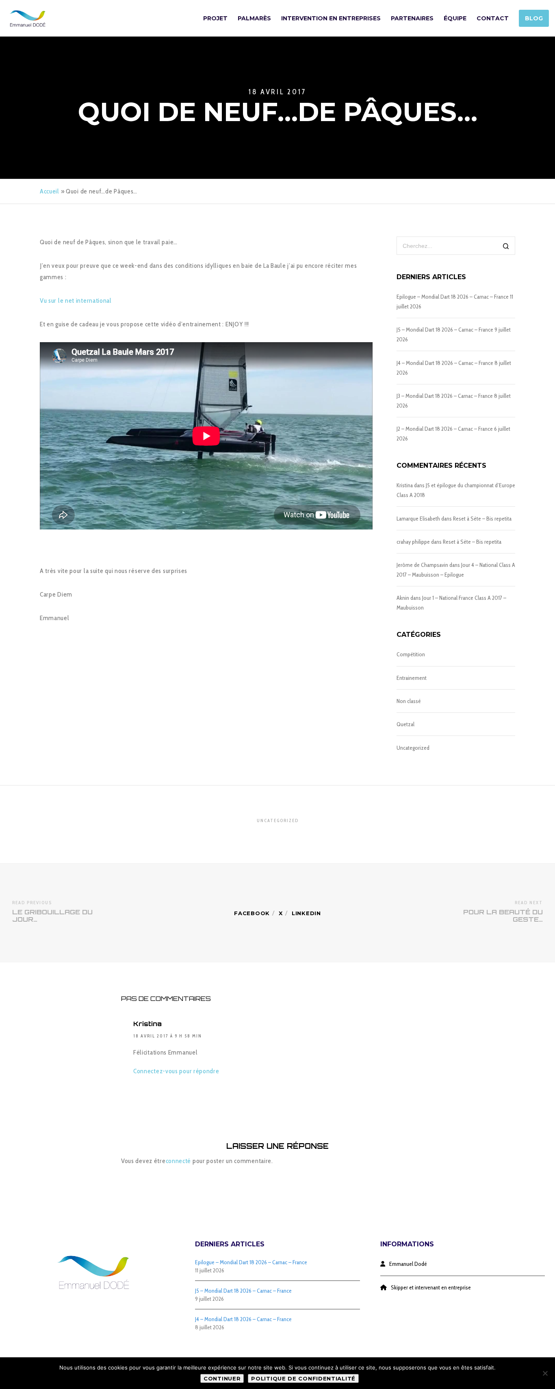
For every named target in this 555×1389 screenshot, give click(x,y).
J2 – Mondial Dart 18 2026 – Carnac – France (445, 428)
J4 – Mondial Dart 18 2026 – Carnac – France (445, 363)
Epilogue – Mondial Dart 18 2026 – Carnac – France (453, 296)
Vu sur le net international (76, 300)
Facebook (252, 913)
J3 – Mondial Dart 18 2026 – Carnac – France (445, 395)
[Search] (506, 246)
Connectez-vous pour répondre (176, 1071)
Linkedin (306, 913)
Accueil (49, 191)
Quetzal (405, 724)
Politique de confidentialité (303, 1378)
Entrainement (412, 677)
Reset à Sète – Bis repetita (482, 518)
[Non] (545, 1373)
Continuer (222, 1378)
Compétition (411, 654)
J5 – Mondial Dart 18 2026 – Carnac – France (445, 329)
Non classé (409, 701)
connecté (178, 1161)
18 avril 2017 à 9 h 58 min (167, 1036)
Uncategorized (413, 747)
